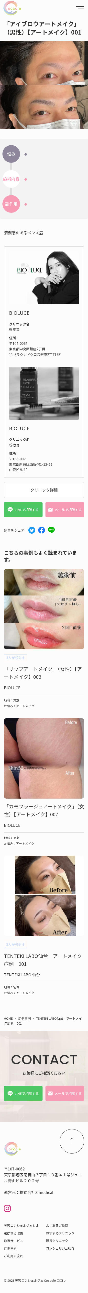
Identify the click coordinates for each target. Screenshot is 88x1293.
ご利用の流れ (13, 1256)
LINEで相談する (27, 509)
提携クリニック (57, 1240)
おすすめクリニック (60, 1233)
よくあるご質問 (57, 1225)
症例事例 (10, 1248)
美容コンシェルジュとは (21, 1225)
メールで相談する (68, 509)
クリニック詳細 (44, 490)
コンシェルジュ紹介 (60, 1248)
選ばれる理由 (13, 1233)
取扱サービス (13, 1240)
